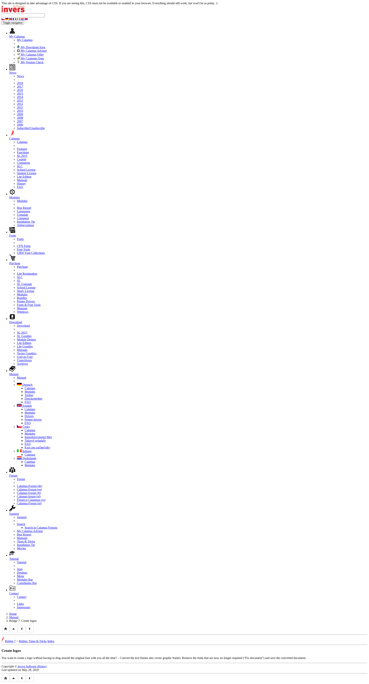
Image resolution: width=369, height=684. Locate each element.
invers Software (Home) (32, 666)
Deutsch (27, 384)
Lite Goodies (25, 346)
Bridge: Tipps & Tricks (33, 641)
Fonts (20, 239)
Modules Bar (25, 579)
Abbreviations (25, 225)
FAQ (20, 187)
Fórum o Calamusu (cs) (31, 499)
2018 (20, 83)
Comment (23, 218)
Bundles (22, 298)
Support (22, 517)
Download (23, 325)
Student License (26, 173)
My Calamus (24, 40)
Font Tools (23, 249)
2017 (20, 86)
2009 (20, 114)
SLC (20, 166)
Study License (25, 291)
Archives (22, 363)
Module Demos (26, 339)
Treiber (29, 395)
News (20, 76)
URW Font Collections (31, 253)
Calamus (22, 142)
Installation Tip (26, 221)
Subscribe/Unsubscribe (31, 128)
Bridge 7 (10, 641)
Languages (23, 211)
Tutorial (21, 562)
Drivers (29, 416)
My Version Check (32, 62)
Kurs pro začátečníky (37, 447)
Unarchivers (24, 360)
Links (20, 603)
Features (22, 149)
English (27, 405)
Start (19, 569)
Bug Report (24, 207)
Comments (23, 162)
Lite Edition (24, 176)
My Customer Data (32, 58)
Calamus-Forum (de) (29, 486)
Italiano (27, 451)
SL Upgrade (24, 284)
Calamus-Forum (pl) (29, 503)
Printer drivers (33, 419)
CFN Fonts (24, 246)
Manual (21, 377)
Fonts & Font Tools (29, 304)
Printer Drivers (26, 301)
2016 (20, 90)
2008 (20, 117)
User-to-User (25, 356)
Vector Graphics (27, 353)
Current (21, 159)
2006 (20, 124)
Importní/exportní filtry (38, 437)
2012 (20, 103)
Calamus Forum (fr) (29, 493)
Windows (22, 311)
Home (13, 613)
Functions (23, 152)
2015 (20, 93)
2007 (20, 121)
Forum (21, 479)
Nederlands (29, 458)
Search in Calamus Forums (41, 527)
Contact (21, 597)
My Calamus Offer (32, 54)
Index (50, 641)
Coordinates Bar (27, 583)
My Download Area (32, 47)
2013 (20, 100)
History (21, 183)
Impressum (23, 607)
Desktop (22, 572)
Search (21, 524)
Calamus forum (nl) (29, 496)
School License (26, 169)
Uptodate (22, 214)
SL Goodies (24, 336)
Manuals (22, 180)
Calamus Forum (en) (29, 489)
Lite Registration (27, 273)
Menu (20, 576)
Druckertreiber (33, 398)
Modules (22, 201)
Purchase (22, 266)
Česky (26, 426)
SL (19, 280)
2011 (20, 107)
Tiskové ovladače (35, 440)
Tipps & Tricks (26, 541)
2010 (20, 110)
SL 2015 (22, 155)
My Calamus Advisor (33, 50)
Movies (21, 548)
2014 (20, 97)
